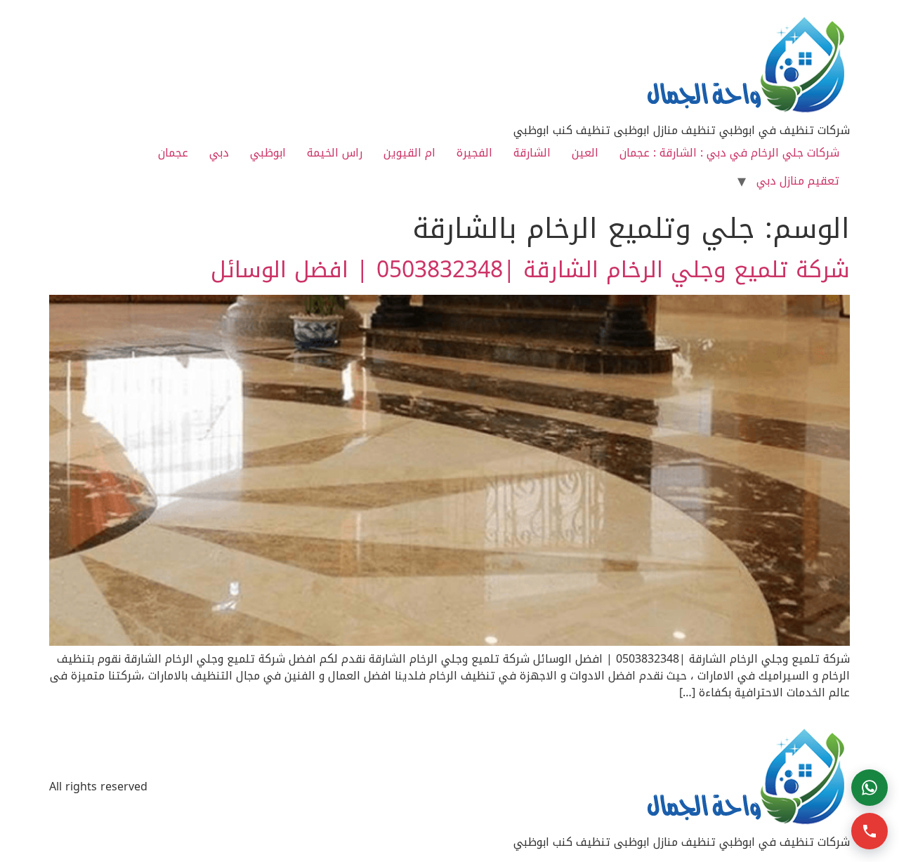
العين (585, 153)
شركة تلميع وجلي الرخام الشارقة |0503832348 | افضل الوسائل (530, 269)
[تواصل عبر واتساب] (869, 787)
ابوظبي (268, 153)
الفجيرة (474, 153)
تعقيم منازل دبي (797, 181)
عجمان (173, 153)
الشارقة (532, 153)
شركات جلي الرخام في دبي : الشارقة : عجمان (729, 153)
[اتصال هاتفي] (869, 831)
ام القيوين (409, 153)
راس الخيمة (334, 153)
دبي (219, 153)
